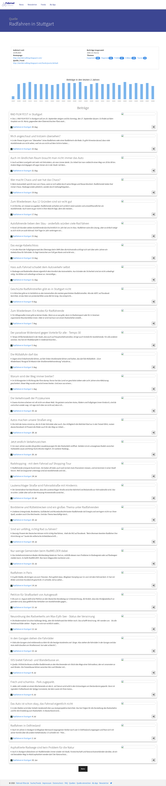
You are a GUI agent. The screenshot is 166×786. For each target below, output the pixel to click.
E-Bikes (128, 58)
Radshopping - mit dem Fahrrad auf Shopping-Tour (41, 463)
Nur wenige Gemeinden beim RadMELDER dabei (39, 551)
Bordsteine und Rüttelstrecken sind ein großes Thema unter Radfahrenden (55, 507)
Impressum (46, 783)
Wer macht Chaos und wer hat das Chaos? (35, 180)
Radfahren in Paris (21, 573)
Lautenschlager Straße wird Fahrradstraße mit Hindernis (44, 485)
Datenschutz (58, 783)
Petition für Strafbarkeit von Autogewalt (34, 594)
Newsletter (32, 4)
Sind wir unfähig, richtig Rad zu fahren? (34, 529)
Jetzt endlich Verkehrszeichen (28, 442)
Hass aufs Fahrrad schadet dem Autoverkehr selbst (40, 267)
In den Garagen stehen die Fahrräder (32, 638)
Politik (116, 58)
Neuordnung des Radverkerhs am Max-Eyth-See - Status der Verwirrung (53, 616)
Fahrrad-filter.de (22, 783)
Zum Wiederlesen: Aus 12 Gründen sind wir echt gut (41, 201)
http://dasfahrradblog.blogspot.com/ (27, 58)
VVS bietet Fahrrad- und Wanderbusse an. (35, 660)
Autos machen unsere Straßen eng (31, 420)
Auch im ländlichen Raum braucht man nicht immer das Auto (47, 158)
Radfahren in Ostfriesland (25, 725)
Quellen (72, 783)
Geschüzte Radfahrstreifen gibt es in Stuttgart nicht (41, 289)
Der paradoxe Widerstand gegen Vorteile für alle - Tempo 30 (46, 332)
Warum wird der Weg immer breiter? (32, 376)
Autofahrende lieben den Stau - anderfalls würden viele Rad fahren (50, 223)
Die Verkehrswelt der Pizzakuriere (30, 398)
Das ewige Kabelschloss (24, 245)
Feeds (43, 4)
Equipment (91, 58)
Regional (104, 58)
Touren (140, 58)
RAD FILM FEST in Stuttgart (26, 114)
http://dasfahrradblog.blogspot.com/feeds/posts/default (35, 63)
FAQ (66, 783)
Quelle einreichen (84, 783)
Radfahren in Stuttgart (22, 127)
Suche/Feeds (35, 783)
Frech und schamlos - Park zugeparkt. (33, 682)
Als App (53, 4)
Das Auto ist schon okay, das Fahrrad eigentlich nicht (42, 703)
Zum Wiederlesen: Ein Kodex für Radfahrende (37, 311)
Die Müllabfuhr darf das (24, 354)
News (21, 4)
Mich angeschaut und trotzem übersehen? (35, 136)
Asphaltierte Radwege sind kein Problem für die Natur (42, 747)
